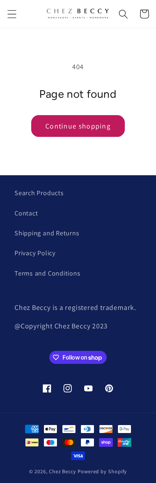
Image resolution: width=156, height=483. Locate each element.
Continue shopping (78, 126)
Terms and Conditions (48, 273)
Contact (26, 213)
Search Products (39, 192)
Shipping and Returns (47, 232)
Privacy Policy (35, 252)
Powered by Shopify (102, 471)
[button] (11, 14)
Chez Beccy (62, 471)
